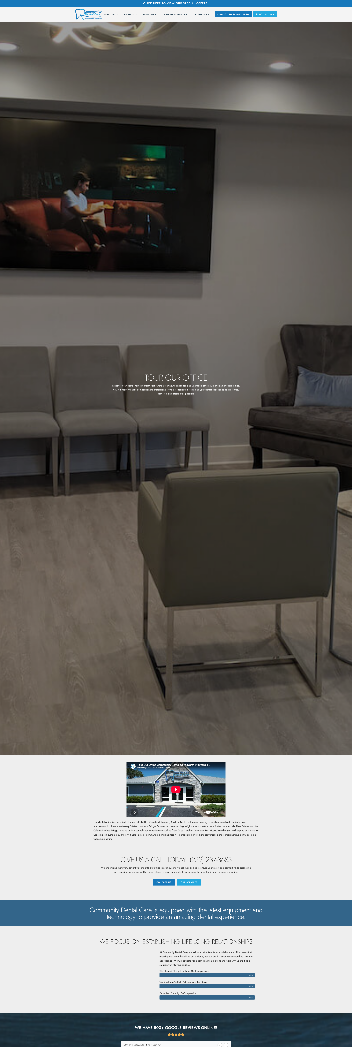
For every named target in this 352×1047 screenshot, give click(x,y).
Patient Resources (175, 14)
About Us (109, 14)
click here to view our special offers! (176, 3)
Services (129, 14)
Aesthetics (149, 14)
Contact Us (202, 14)
